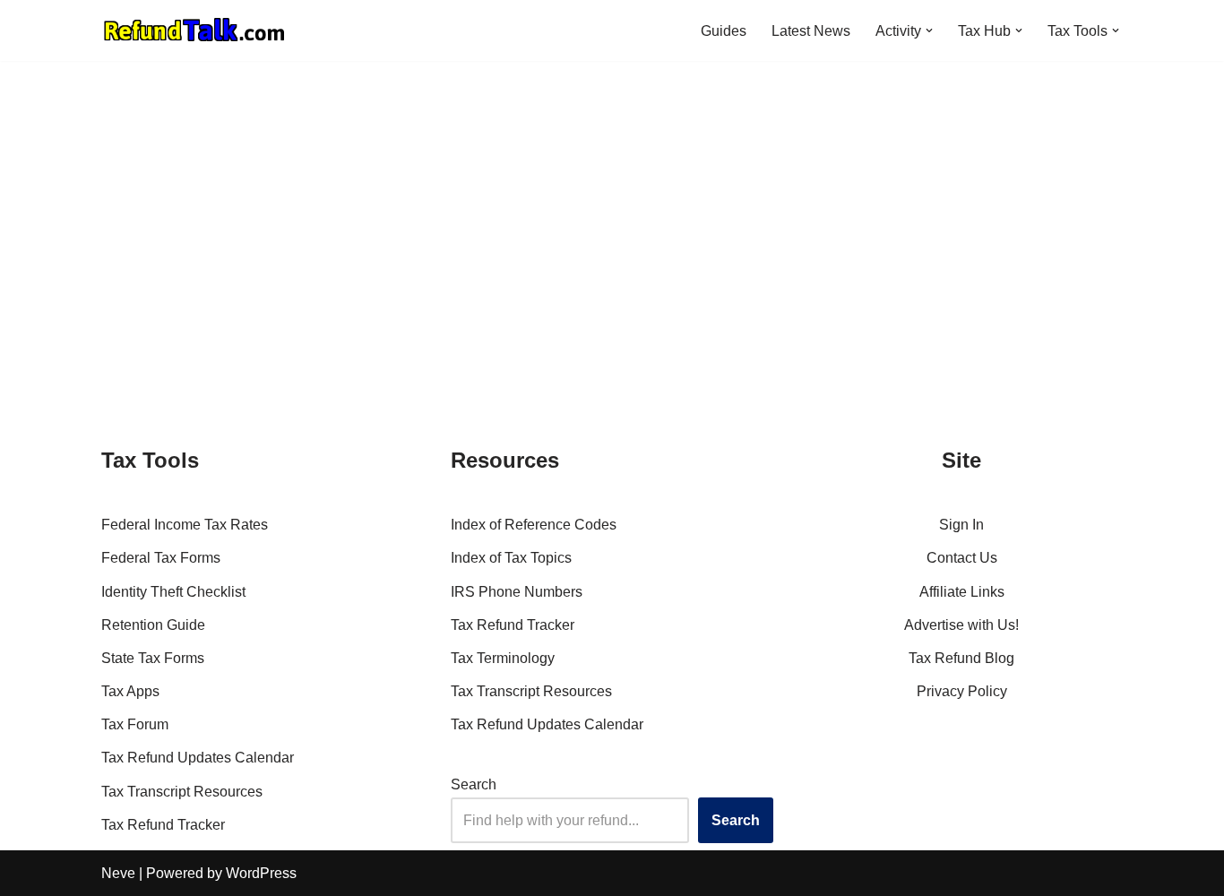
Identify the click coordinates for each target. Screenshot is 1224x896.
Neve (118, 873)
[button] (929, 30)
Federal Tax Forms (160, 557)
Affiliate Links (961, 591)
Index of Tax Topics (511, 557)
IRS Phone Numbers (516, 591)
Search (473, 784)
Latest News (810, 31)
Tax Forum (134, 724)
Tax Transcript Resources (182, 791)
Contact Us (962, 557)
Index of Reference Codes (533, 524)
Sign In (961, 524)
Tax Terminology (503, 658)
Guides (723, 31)
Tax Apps (130, 691)
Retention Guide (153, 625)
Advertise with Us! (961, 625)
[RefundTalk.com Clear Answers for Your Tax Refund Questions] (194, 30)
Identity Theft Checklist (173, 591)
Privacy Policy (962, 691)
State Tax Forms (152, 658)
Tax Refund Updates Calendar (197, 757)
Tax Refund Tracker (163, 824)
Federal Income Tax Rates (184, 524)
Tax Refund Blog (961, 658)
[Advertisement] (612, 195)
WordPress (261, 873)
